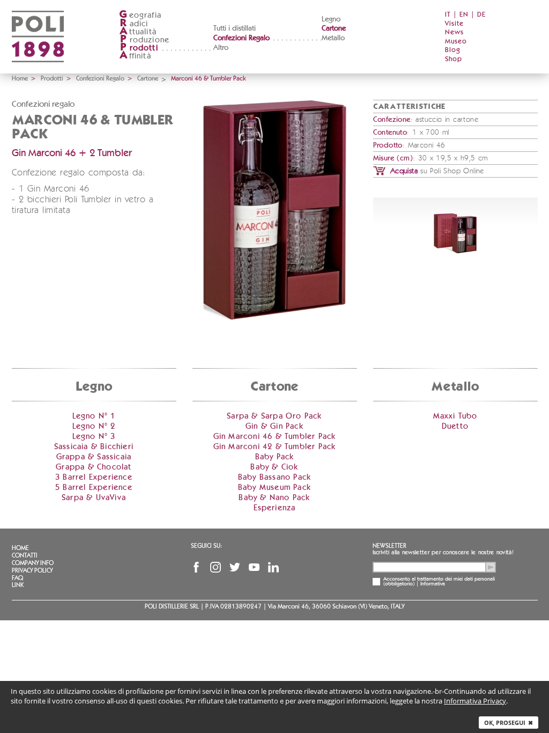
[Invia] (490, 567)
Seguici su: (206, 546)
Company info (33, 563)
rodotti (139, 48)
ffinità (135, 56)
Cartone (334, 28)
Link (18, 585)
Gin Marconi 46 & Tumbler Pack (274, 437)
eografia (140, 15)
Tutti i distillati (234, 28)
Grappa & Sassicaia (94, 457)
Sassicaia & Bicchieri (93, 447)
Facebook (196, 567)
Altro (220, 48)
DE (481, 14)
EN (464, 14)
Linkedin (273, 567)
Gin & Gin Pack (274, 426)
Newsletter (389, 546)
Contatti (25, 555)
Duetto (455, 426)
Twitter (234, 567)
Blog (453, 50)
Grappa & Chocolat (93, 467)
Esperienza (275, 508)
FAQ (17, 578)
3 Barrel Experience (93, 477)
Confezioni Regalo (241, 38)
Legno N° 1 (94, 416)
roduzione (144, 40)
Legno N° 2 (94, 426)
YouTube (254, 567)
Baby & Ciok (274, 467)
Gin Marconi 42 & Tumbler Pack (274, 447)
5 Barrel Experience (93, 487)
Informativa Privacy (475, 701)
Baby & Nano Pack (274, 498)
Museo (456, 41)
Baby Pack (274, 457)
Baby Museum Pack (274, 487)
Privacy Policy (32, 570)
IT (448, 14)
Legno (331, 19)
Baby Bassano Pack (274, 477)
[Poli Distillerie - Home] (38, 70)
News (454, 32)
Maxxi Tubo (455, 416)
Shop (453, 59)
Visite (454, 23)
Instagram (215, 567)
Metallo (333, 38)
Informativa (432, 584)
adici (134, 24)
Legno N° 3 (94, 437)
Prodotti (52, 78)
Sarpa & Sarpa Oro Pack (274, 416)
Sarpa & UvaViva (94, 498)
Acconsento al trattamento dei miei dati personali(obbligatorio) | (439, 582)
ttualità (138, 32)
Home (20, 78)
